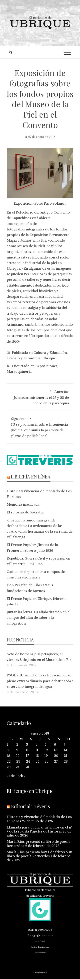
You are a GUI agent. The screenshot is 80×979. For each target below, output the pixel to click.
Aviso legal (40, 941)
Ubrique (49, 358)
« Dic (11, 776)
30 (18, 767)
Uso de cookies (40, 953)
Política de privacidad (40, 947)
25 (37, 761)
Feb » (21, 776)
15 (8, 756)
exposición (23, 224)
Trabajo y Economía (23, 358)
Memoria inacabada (23, 505)
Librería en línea (30, 477)
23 (18, 761)
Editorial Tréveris (30, 806)
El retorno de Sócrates (25, 512)
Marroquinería (19, 372)
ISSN (31, 929)
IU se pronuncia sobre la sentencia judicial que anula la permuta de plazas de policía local (39, 427)
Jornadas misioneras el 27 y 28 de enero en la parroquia (41, 397)
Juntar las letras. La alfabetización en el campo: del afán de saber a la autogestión (38, 617)
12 (46, 750)
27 (56, 761)
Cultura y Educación (50, 353)
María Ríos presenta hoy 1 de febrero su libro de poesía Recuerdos (39, 854)
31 (27, 767)
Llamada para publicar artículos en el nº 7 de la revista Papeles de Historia (39, 829)
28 (66, 761)
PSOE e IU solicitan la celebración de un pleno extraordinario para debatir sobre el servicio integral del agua (40, 680)
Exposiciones (46, 366)
